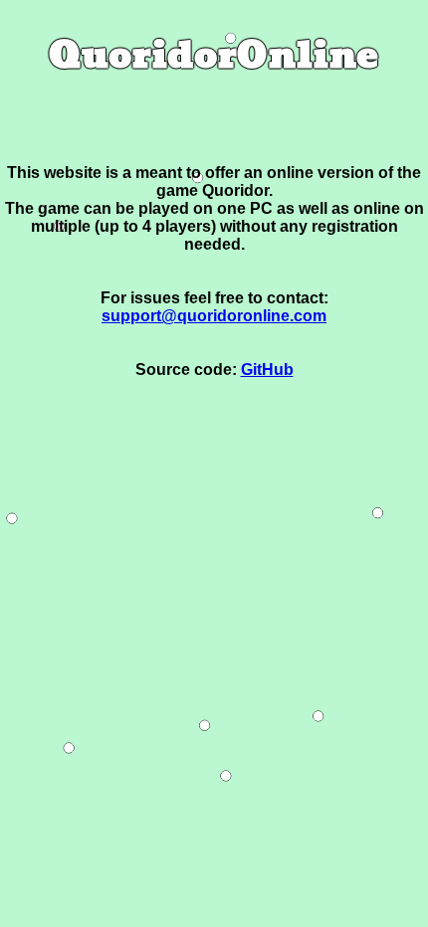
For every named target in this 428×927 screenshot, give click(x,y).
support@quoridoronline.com (214, 315)
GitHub (267, 369)
